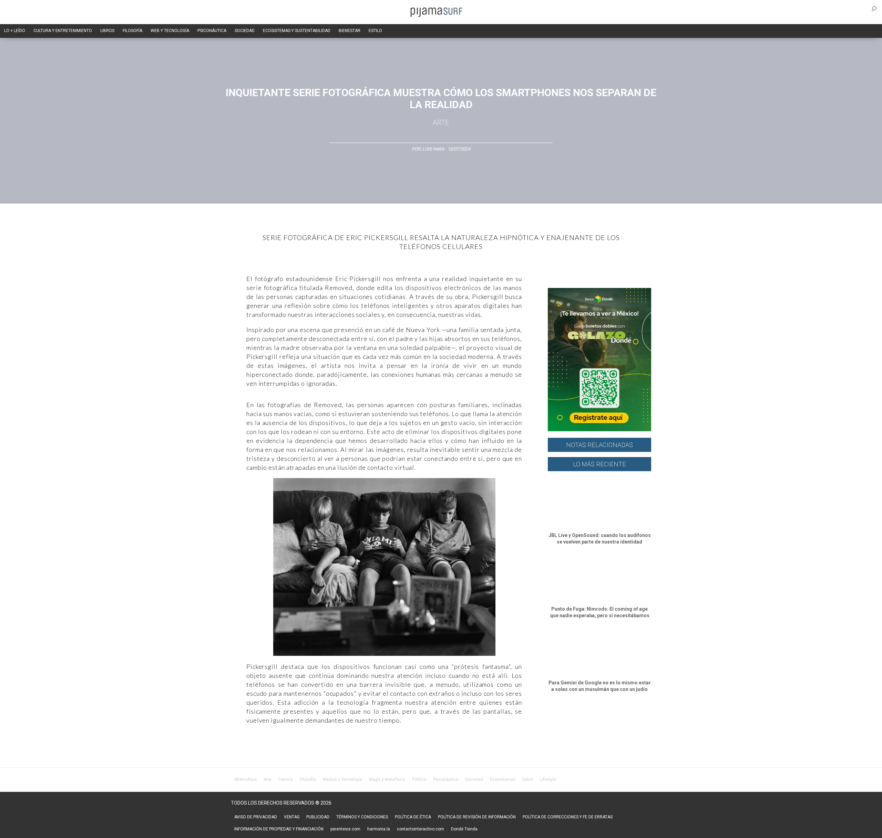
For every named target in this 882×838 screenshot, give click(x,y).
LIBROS (107, 30)
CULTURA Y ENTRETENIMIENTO (62, 30)
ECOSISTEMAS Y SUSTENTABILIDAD (296, 30)
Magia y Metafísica (387, 779)
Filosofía (308, 779)
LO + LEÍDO (14, 30)
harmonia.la (378, 829)
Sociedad (474, 779)
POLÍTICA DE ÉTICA (413, 817)
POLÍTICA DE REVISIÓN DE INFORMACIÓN (477, 817)
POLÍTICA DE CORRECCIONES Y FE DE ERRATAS (568, 817)
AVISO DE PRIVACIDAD (255, 817)
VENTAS (291, 817)
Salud (527, 779)
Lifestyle (548, 779)
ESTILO (375, 30)
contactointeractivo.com (420, 829)
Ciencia (285, 779)
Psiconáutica (445, 779)
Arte (441, 122)
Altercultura (245, 779)
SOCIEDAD (245, 30)
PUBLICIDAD (317, 817)
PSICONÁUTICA (211, 30)
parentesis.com (345, 829)
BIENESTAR (349, 30)
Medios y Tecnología (342, 779)
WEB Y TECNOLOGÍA (170, 30)
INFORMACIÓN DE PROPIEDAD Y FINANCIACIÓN (279, 829)
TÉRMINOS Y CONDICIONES (362, 817)
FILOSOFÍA (132, 30)
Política (419, 779)
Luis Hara (433, 149)
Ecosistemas (502, 779)
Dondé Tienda (464, 829)
